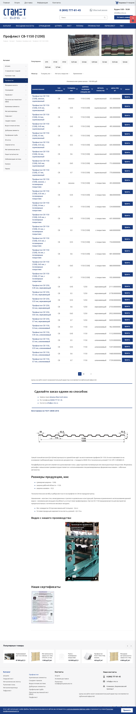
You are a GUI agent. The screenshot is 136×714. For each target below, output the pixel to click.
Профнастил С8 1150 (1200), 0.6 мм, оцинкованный (40, 154)
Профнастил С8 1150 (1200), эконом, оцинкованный (40, 98)
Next (131, 646)
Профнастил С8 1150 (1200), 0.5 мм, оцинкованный (40, 135)
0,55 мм (115, 62)
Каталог (6, 672)
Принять (127, 710)
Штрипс (6, 676)
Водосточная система (37, 683)
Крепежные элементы (37, 677)
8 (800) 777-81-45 (70, 10)
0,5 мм (104, 62)
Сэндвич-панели (35, 680)
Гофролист (7, 690)
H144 (55, 62)
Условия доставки (62, 679)
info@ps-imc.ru (120, 13)
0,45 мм (94, 62)
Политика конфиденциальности (63, 682)
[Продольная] (42, 607)
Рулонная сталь (9, 685)
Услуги (57, 676)
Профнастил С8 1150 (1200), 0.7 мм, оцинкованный (40, 172)
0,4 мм (84, 62)
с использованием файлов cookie (78, 709)
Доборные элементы (37, 686)
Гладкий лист (8, 679)
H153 (64, 62)
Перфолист (33, 697)
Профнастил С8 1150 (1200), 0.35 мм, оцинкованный (40, 107)
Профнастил (33, 674)
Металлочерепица (10, 687)
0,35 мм (74, 62)
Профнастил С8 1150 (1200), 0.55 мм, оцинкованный (40, 144)
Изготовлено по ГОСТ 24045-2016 (45, 411)
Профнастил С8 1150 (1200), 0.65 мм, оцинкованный (40, 163)
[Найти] (104, 18)
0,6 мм (125, 62)
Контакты (59, 672)
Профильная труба (36, 689)
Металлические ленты (12, 682)
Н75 (46, 62)
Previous (127, 646)
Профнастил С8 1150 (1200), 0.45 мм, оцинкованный (40, 126)
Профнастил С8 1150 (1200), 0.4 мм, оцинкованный (40, 117)
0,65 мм (47, 67)
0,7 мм (58, 67)
